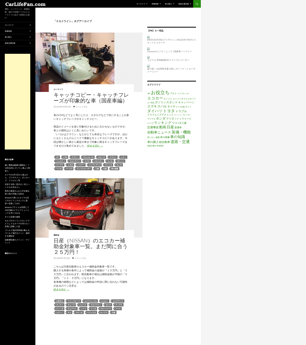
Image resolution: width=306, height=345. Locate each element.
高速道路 (160, 146)
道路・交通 (180, 141)
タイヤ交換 (180, 107)
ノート (83, 309)
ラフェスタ (91, 312)
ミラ (177, 118)
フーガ (93, 309)
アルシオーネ (88, 157)
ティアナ (59, 165)
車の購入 (168, 4)
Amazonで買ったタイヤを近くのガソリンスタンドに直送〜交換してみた (17, 200)
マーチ (118, 309)
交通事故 (153, 127)
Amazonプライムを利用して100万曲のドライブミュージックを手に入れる (17, 210)
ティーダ (59, 309)
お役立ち (59, 301)
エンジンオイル (180, 98)
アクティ (75, 157)
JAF (148, 93)
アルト (173, 93)
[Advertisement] (17, 102)
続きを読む (95, 145)
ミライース (185, 118)
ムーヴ (150, 123)
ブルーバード (105, 309)
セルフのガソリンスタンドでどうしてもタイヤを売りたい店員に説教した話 (17, 223)
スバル (110, 161)
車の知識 (177, 136)
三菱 (97, 169)
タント (188, 106)
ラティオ (79, 312)
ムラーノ (59, 312)
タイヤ (171, 106)
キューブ (71, 305)
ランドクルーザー (84, 169)
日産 (105, 169)
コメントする (81, 106)
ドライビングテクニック (160, 114)
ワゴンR (176, 122)
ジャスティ (60, 161)
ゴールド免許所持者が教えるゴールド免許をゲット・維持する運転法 (17, 233)
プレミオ (108, 165)
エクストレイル (90, 301)
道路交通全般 (183, 4)
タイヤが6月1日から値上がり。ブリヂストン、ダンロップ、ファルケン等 (17, 177)
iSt (57, 157)
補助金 (56, 235)
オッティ (59, 305)
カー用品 (150, 102)
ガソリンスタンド (166, 102)
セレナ (108, 305)
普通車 (178, 127)
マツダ (59, 169)
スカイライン (74, 161)
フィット (178, 115)
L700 (65, 157)
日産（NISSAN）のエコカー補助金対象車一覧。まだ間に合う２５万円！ (91, 246)
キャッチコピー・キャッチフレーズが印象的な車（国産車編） (91, 97)
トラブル (181, 111)
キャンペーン (186, 102)
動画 (162, 127)
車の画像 (114, 169)
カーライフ (140, 4)
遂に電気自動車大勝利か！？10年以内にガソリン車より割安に (17, 168)
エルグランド (118, 301)
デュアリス (72, 309)
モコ (69, 312)
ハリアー (80, 165)
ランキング (162, 122)
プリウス (151, 118)
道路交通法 (151, 146)
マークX (69, 169)
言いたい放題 (153, 137)
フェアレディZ (95, 165)
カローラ (101, 157)
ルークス (103, 312)
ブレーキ (186, 115)
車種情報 (155, 4)
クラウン (113, 157)
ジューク (82, 305)
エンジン (168, 98)
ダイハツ (120, 161)
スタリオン (98, 161)
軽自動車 (164, 142)
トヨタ (70, 165)
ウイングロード (74, 301)
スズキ (87, 161)
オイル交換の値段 (12, 217)
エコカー (104, 301)
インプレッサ (183, 93)
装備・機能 (181, 132)
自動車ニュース (159, 132)
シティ (123, 157)
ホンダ (119, 165)
